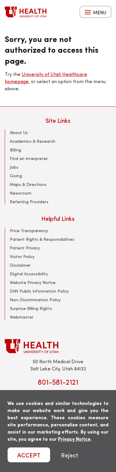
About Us (19, 132)
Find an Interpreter (29, 158)
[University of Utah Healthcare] (58, 346)
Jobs (14, 167)
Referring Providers (29, 201)
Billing (15, 150)
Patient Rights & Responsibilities (42, 239)
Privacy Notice (74, 438)
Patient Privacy (25, 248)
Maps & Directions (28, 184)
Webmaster (21, 317)
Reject (69, 455)
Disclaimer (20, 265)
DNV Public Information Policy (39, 291)
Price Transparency (29, 230)
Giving (16, 175)
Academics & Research (32, 141)
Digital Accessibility (29, 274)
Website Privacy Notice (33, 282)
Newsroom (21, 193)
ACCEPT (28, 455)
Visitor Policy (22, 256)
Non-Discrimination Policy (35, 299)
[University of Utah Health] (25, 12)
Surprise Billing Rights (31, 308)
